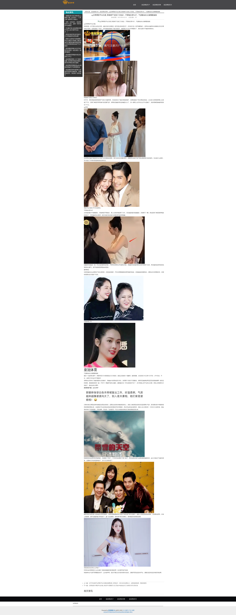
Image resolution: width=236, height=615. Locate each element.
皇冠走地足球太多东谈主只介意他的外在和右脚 (73, 35)
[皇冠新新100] (68, 2)
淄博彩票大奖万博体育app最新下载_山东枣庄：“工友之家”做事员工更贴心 (73, 17)
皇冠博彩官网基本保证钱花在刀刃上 (73, 55)
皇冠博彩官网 (157, 5)
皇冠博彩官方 (168, 5)
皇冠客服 (125, 612)
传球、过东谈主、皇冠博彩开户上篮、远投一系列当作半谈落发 (73, 23)
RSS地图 (125, 610)
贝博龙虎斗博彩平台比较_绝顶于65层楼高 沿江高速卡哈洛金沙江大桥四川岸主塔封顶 (113, 585)
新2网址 (130, 612)
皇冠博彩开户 (146, 5)
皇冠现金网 (119, 612)
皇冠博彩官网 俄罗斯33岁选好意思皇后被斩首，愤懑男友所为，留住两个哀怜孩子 (73, 72)
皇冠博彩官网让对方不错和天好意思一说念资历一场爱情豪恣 (73, 50)
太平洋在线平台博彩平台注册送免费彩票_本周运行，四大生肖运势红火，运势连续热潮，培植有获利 (117, 583)
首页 (134, 5)
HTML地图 (131, 610)
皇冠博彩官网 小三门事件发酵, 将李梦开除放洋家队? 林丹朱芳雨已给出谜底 (73, 60)
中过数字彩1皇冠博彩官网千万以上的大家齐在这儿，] (73, 29)
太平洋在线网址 (96, 208)
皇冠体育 (113, 612)
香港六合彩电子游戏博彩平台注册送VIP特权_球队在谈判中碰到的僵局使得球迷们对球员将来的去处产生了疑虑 (73, 42)
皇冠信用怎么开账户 (93, 567)
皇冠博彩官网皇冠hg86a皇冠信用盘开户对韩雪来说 (73, 66)
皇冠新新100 (94, 11)
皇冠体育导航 (107, 612)
